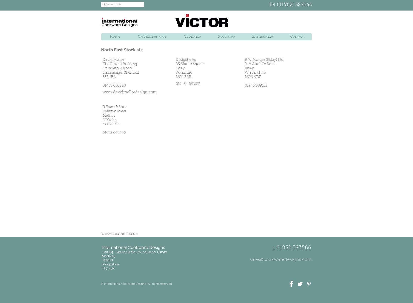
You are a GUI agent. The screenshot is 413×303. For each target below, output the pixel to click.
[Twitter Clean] (300, 284)
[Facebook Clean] (291, 284)
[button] (136, 284)
